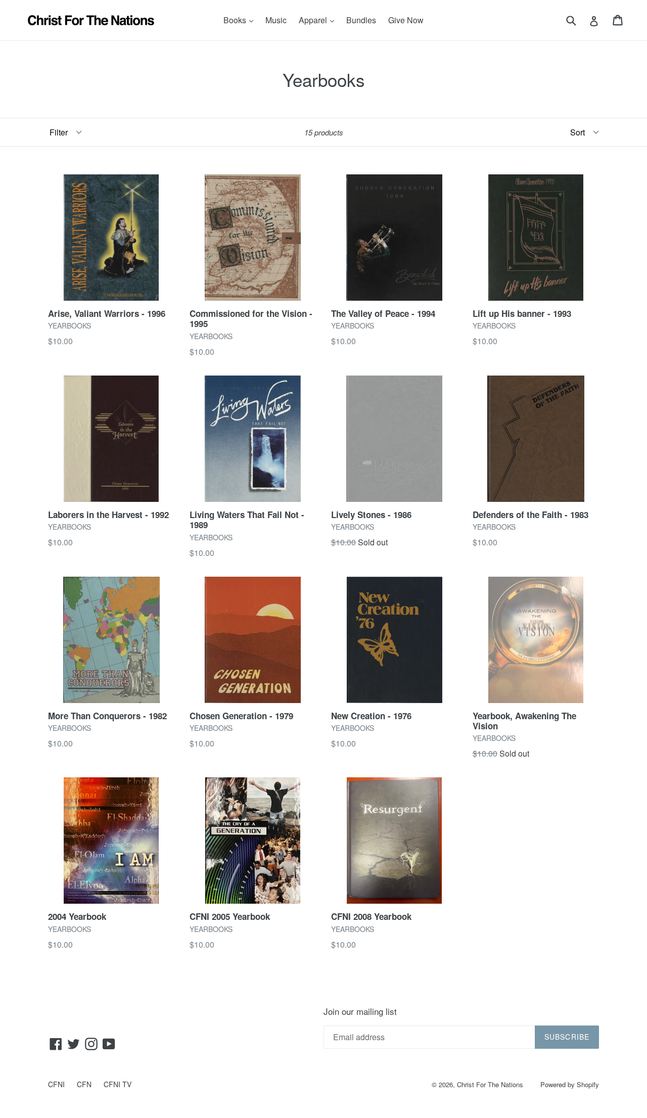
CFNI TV (117, 1084)
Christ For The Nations (490, 1084)
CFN (84, 1084)
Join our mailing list (360, 1011)
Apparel (319, 20)
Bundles (361, 20)
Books (240, 20)
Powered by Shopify (569, 1084)
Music (276, 20)
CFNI (56, 1084)
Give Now (406, 20)
